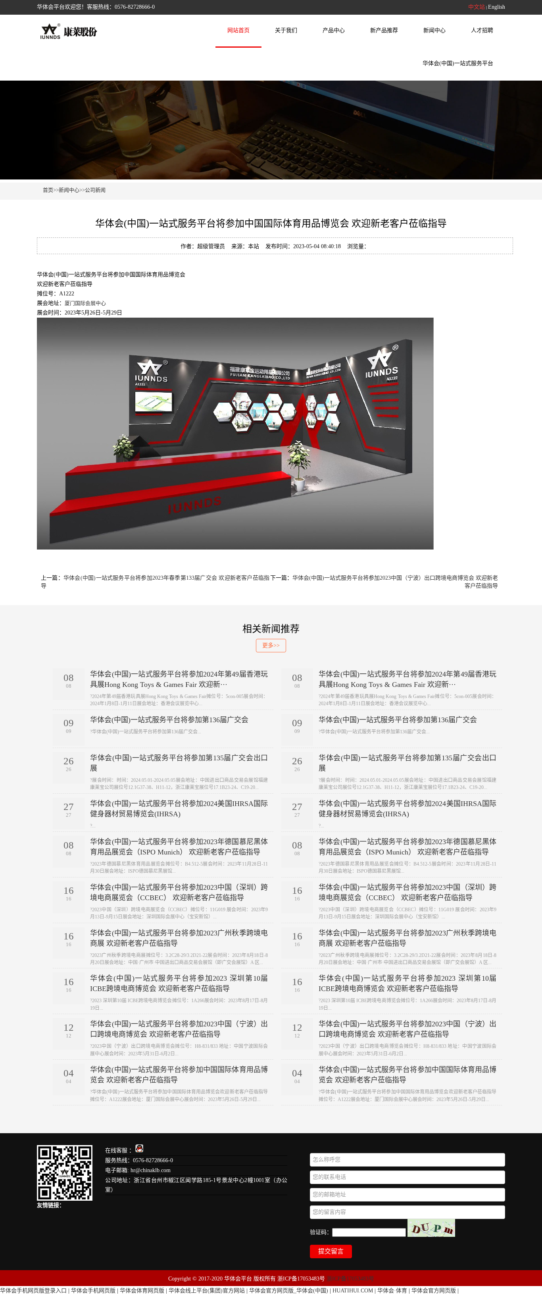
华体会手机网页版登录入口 (33, 1291)
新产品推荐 (384, 30)
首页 (48, 190)
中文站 (476, 7)
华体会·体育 (392, 1291)
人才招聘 (482, 30)
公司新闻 (95, 190)
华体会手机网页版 (93, 1291)
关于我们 (286, 30)
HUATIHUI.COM (353, 1291)
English (496, 7)
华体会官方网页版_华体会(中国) (288, 1291)
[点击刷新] (431, 1228)
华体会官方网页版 (433, 1291)
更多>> (271, 645)
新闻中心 (434, 30)
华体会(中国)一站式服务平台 (458, 63)
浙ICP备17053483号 (350, 1279)
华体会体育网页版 (142, 1291)
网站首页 (238, 30)
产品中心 (334, 30)
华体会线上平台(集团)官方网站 (207, 1291)
